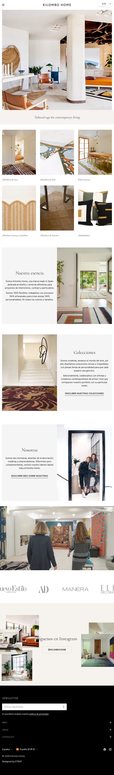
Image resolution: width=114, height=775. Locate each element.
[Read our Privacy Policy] (102, 746)
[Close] (104, 712)
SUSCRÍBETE (57, 755)
